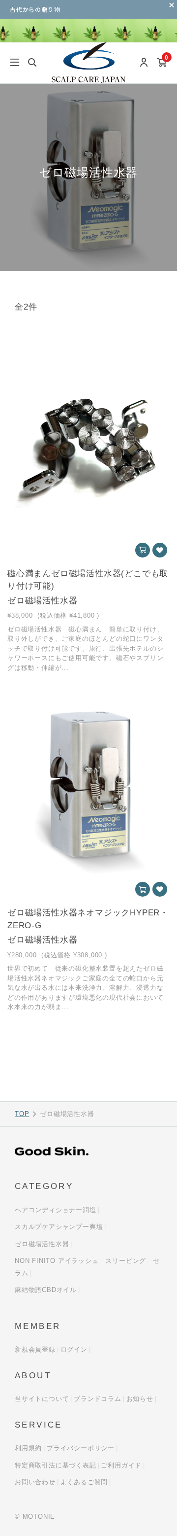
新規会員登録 (35, 1349)
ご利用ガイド (121, 1465)
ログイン (74, 1349)
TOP (22, 1113)
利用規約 (28, 1448)
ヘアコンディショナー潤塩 (55, 1210)
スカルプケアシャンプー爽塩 (59, 1226)
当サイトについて (42, 1398)
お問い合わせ (35, 1482)
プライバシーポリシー (81, 1448)
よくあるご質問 (84, 1482)
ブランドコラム (97, 1398)
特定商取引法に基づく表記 (55, 1465)
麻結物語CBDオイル (46, 1289)
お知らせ (139, 1398)
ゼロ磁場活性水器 (42, 1244)
